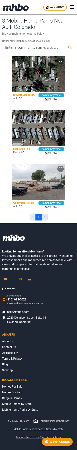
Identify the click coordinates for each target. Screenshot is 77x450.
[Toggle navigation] (72, 7)
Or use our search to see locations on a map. (26, 41)
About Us (8, 341)
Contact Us (9, 347)
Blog (5, 364)
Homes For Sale (12, 386)
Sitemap (7, 370)
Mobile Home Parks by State (20, 409)
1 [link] (38, 217)
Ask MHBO (56, 7)
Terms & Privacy (12, 358)
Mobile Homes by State (17, 404)
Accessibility (10, 353)
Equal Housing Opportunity (54, 421)
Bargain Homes (12, 398)
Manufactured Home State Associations (38, 437)
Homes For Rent (12, 392)
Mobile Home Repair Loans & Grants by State (38, 429)
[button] (60, 61)
